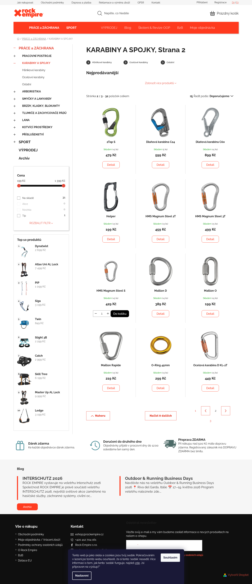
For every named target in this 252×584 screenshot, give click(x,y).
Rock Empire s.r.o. (86, 545)
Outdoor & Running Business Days (159, 478)
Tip (43, 215)
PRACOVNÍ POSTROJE (37, 56)
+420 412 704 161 (85, 539)
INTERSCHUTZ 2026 (43, 478)
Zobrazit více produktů (159, 83)
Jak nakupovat (25, 2)
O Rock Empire (27, 550)
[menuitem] (44, 28)
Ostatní (26, 84)
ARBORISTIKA (31, 91)
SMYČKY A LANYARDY (37, 98)
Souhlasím (170, 557)
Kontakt (156, 2)
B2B (20, 555)
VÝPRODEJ (28, 150)
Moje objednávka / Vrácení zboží (39, 539)
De (233, 2)
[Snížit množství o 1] (95, 314)
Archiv (24, 158)
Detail (111, 164)
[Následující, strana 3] (225, 410)
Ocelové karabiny (33, 77)
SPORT (25, 142)
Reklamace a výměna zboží (114, 2)
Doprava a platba (81, 2)
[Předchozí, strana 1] (205, 410)
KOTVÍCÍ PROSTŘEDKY (37, 127)
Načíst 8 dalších (161, 415)
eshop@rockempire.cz (89, 534)
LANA (26, 120)
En (237, 2)
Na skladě (43, 197)
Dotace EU (25, 560)
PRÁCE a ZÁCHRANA (36, 48)
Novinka (43, 209)
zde (137, 563)
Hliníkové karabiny (33, 70)
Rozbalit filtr (39, 223)
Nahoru (100, 415)
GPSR (141, 2)
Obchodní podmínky (52, 2)
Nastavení (82, 575)
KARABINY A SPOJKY (36, 63)
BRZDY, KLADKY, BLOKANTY (41, 106)
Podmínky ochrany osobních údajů (40, 545)
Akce (43, 203)
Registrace (220, 2)
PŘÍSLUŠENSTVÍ (33, 134)
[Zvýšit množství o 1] (107, 314)
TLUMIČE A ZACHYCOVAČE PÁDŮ (44, 113)
